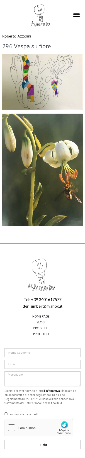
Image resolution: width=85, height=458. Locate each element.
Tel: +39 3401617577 (42, 299)
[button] (76, 15)
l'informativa (52, 391)
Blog (41, 322)
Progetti (40, 328)
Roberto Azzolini (16, 36)
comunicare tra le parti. (23, 414)
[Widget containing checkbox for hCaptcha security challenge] (39, 427)
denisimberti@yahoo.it (43, 306)
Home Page (40, 316)
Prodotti (41, 334)
